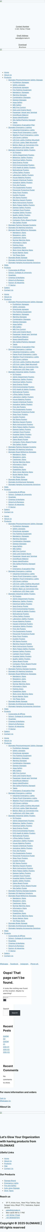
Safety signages (19, 85)
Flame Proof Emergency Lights (25, 132)
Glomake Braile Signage (17, 258)
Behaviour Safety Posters (23, 157)
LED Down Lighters (20, 137)
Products (7, 77)
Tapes (15, 122)
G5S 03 (6, 1052)
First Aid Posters (19, 185)
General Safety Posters (22, 207)
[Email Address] (22, 31)
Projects (7, 268)
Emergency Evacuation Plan (24, 125)
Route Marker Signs (20, 253)
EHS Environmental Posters (23, 165)
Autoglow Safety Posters (22, 182)
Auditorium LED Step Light (23, 147)
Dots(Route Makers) (20, 115)
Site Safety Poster (20, 222)
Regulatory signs (19, 235)
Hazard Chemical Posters (23, 180)
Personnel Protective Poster (24, 190)
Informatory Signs (20, 242)
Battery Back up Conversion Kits (25, 145)
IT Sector (12, 285)
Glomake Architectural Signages (21, 260)
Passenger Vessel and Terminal (25, 112)
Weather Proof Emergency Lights (26, 135)
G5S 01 (6, 1047)
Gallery (7, 288)
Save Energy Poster (20, 162)
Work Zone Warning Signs (23, 250)
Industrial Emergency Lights (24, 130)
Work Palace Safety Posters (24, 205)
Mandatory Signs (19, 232)
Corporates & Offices (16, 270)
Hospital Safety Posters (22, 212)
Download (23, 45)
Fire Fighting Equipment (22, 90)
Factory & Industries (16, 283)
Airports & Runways (16, 280)
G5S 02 (6, 1049)
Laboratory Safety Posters (23, 175)
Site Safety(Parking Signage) (24, 120)
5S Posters (17, 152)
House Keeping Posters (22, 177)
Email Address (22, 36)
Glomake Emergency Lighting (20, 127)
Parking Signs (18, 245)
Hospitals (12, 275)
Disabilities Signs (19, 248)
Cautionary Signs (19, 237)
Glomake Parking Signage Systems (22, 225)
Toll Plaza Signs (19, 255)
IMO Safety (17, 105)
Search (6, 1009)
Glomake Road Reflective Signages (22, 230)
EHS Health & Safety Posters (24, 167)
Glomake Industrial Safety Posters (21, 150)
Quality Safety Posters (21, 215)
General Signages (19, 100)
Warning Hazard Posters (22, 200)
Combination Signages (21, 97)
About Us (8, 75)
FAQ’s (6, 265)
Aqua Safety (17, 102)
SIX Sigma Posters (20, 197)
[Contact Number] (22, 22)
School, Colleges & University (20, 273)
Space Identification (20, 117)
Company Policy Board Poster (24, 220)
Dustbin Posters (19, 195)
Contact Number (22, 26)
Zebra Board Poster (20, 217)
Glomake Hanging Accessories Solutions (24, 263)
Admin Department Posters (23, 155)
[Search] (4, 1000)
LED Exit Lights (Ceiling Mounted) (26, 140)
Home (6, 72)
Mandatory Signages (21, 92)
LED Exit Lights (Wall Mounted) (25, 142)
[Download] (22, 41)
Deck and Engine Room (22, 110)
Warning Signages (20, 95)
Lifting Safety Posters (21, 172)
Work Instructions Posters (23, 202)
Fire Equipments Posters (22, 187)
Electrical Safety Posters (22, 160)
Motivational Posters (21, 170)
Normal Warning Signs (21, 240)
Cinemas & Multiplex (16, 278)
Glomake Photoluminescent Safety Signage (25, 80)
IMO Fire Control (19, 107)
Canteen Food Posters (21, 210)
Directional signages (21, 87)
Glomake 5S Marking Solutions (20, 227)
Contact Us (8, 290)
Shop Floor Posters (20, 192)
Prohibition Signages (21, 82)
